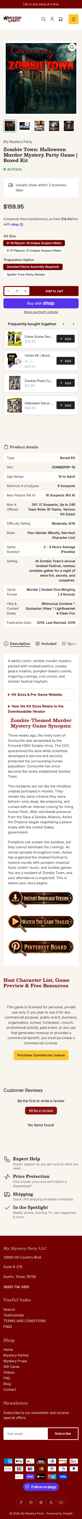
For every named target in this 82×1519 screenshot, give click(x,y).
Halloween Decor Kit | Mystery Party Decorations (39, 403)
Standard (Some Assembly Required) (33, 266)
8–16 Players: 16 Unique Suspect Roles (34, 243)
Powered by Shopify (60, 1513)
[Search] (43, 19)
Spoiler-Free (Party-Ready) (26, 274)
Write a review (41, 1110)
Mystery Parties (16, 1355)
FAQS (7, 1326)
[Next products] (74, 324)
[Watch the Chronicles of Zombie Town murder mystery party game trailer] (41, 926)
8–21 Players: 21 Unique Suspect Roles (34, 250)
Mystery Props (15, 1361)
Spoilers (75, 643)
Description (20, 643)
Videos (9, 1372)
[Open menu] (74, 19)
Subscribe (63, 1433)
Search (9, 1309)
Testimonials (13, 1315)
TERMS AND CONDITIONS (24, 1321)
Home (8, 1349)
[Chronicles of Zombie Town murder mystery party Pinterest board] (41, 950)
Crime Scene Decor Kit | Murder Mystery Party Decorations (39, 336)
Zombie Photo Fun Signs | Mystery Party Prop (39, 381)
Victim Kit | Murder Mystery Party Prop (39, 355)
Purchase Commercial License (41, 1055)
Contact (9, 1389)
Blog (7, 1384)
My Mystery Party (17, 141)
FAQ (6, 1378)
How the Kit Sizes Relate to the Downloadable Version (36, 709)
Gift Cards (11, 1366)
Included (48, 643)
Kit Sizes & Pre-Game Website (37, 694)
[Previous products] (64, 324)
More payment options (41, 312)
